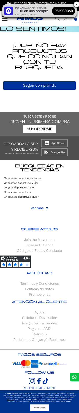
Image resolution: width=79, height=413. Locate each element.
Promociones (39, 294)
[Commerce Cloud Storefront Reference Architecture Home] (29, 18)
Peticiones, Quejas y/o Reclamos (39, 339)
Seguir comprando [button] (39, 85)
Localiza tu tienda (39, 245)
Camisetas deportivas (17, 192)
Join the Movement (39, 239)
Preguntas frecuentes (39, 323)
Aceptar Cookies (39, 408)
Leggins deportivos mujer (19, 187)
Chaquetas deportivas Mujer (21, 196)
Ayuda (40, 312)
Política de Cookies (38, 397)
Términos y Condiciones (39, 283)
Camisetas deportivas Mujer (21, 183)
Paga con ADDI (39, 328)
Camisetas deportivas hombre (22, 178)
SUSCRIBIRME (39, 129)
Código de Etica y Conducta (39, 250)
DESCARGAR (63, 11)
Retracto (39, 334)
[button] (66, 19)
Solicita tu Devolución (39, 317)
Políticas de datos (39, 289)
